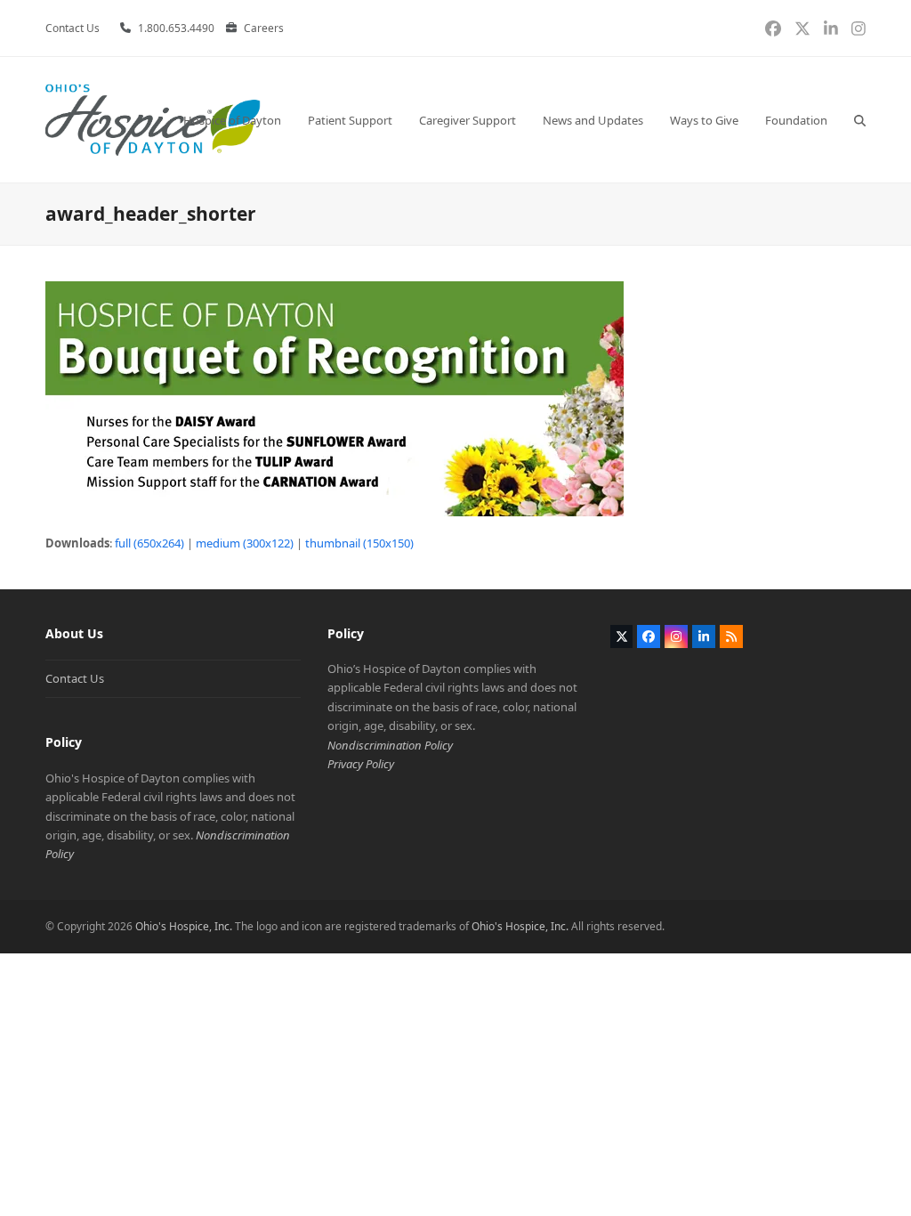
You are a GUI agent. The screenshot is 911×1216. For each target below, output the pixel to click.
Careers (264, 28)
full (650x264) (149, 543)
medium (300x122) (245, 543)
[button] (860, 119)
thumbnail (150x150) (359, 543)
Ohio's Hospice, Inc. (183, 926)
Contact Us (74, 678)
